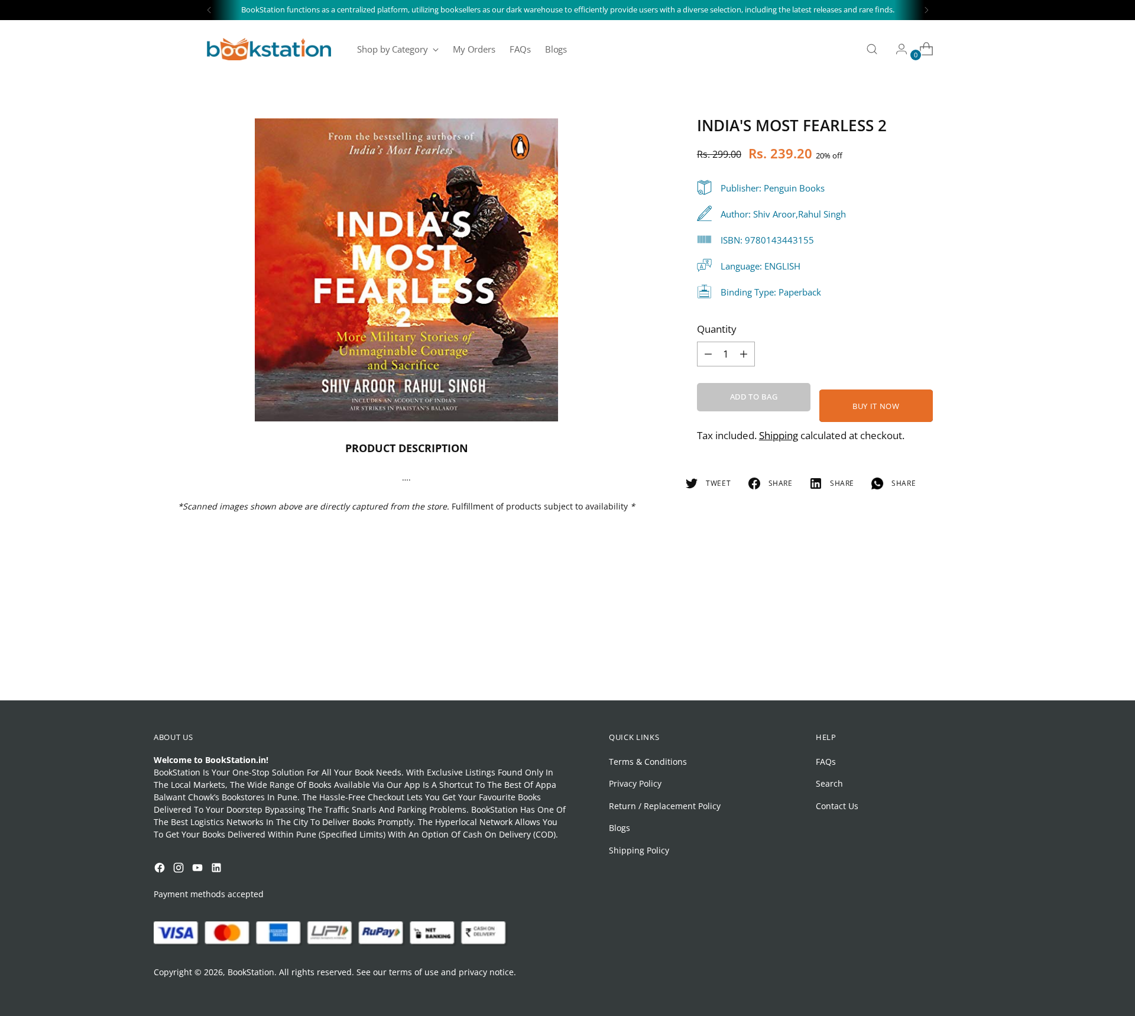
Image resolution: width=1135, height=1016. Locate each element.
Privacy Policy (635, 783)
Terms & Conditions (648, 761)
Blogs (619, 827)
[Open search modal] (872, 49)
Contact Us (837, 805)
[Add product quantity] (708, 353)
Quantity (717, 329)
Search (829, 783)
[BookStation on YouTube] (199, 869)
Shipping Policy (639, 850)
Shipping (778, 435)
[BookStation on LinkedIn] (217, 869)
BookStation (251, 972)
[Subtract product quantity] (743, 353)
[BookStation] (269, 49)
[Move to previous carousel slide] (944, 660)
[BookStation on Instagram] (180, 869)
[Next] (926, 10)
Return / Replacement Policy (665, 805)
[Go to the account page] (897, 49)
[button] (32, 911)
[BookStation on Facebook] (161, 869)
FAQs (826, 761)
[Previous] (209, 10)
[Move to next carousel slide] (971, 660)
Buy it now (876, 405)
